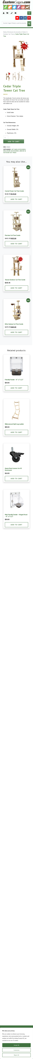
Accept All (16, 1045)
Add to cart (14, 141)
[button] (26, 43)
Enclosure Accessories (14, 32)
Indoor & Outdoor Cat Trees (14, 151)
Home (5, 32)
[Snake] (23, 7)
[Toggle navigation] (29, 13)
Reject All (16, 1055)
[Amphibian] (14, 7)
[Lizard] (5, 7)
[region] (16, 1043)
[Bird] (19, 7)
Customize (16, 1050)
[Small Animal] (27, 7)
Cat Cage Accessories (18, 149)
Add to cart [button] (16, 199)
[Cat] (10, 7)
